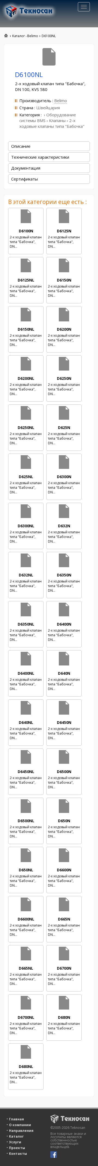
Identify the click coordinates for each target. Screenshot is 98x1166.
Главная (16, 1119)
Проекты (17, 1148)
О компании (20, 1125)
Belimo (60, 100)
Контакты (18, 1153)
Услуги (15, 1142)
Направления (21, 1130)
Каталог (16, 1136)
